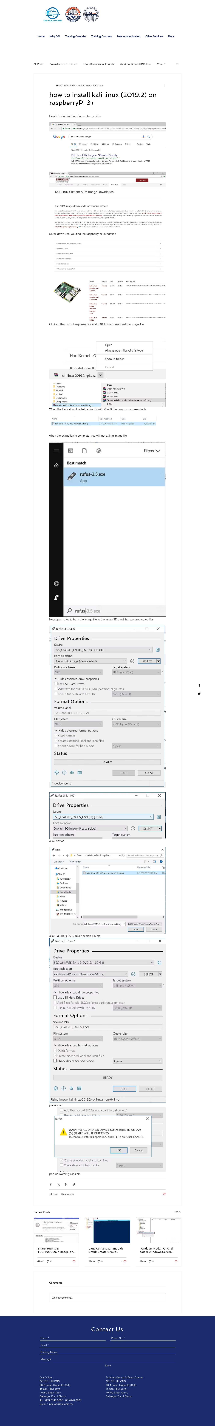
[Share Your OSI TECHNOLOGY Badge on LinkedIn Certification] (56, 1230)
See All (178, 1211)
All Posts (38, 64)
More (160, 64)
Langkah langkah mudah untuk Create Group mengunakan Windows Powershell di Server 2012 (106, 1250)
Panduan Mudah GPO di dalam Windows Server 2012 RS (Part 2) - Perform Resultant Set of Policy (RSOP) (157, 1250)
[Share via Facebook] (50, 1184)
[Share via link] (73, 1184)
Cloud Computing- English (99, 64)
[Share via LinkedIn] (66, 1184)
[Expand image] (107, 145)
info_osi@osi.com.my (61, 1403)
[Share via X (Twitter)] (58, 1184)
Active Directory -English (63, 64)
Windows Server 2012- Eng (135, 64)
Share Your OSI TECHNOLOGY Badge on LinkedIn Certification (55, 1250)
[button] (101, 36)
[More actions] (164, 85)
